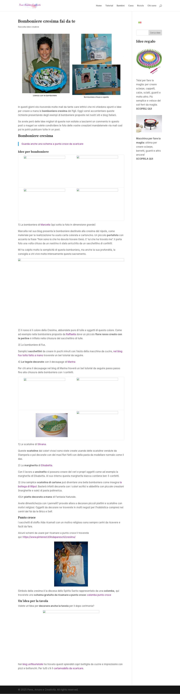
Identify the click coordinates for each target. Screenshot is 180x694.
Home (99, 6)
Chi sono (152, 6)
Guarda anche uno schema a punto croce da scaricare (52, 143)
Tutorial (109, 6)
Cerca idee (155, 32)
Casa (130, 6)
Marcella (46, 224)
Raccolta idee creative (28, 27)
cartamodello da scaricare (68, 668)
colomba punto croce (99, 595)
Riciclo (140, 6)
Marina (71, 361)
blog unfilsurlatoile (32, 664)
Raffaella (71, 334)
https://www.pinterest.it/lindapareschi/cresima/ (49, 537)
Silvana (42, 444)
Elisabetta (46, 465)
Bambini (121, 6)
